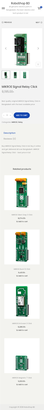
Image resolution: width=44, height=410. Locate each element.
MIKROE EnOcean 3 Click (22, 323)
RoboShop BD (20, 3)
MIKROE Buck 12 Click (22, 269)
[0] (39, 8)
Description (9, 132)
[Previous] (6, 48)
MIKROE (14, 122)
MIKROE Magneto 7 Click (22, 378)
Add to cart (21, 115)
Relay (20, 122)
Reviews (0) (10, 138)
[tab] (22, 133)
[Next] (38, 48)
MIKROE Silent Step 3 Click (22, 215)
